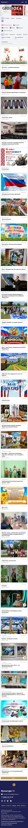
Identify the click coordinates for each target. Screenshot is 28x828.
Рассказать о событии (6, 824)
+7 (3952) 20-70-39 (7, 797)
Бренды (23, 805)
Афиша (14, 805)
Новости (8, 805)
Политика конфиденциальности (9, 823)
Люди (18, 805)
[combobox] (14, 43)
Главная (3, 805)
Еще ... (14, 778)
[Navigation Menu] (26, 2)
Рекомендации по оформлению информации (12, 821)
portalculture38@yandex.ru (11, 794)
